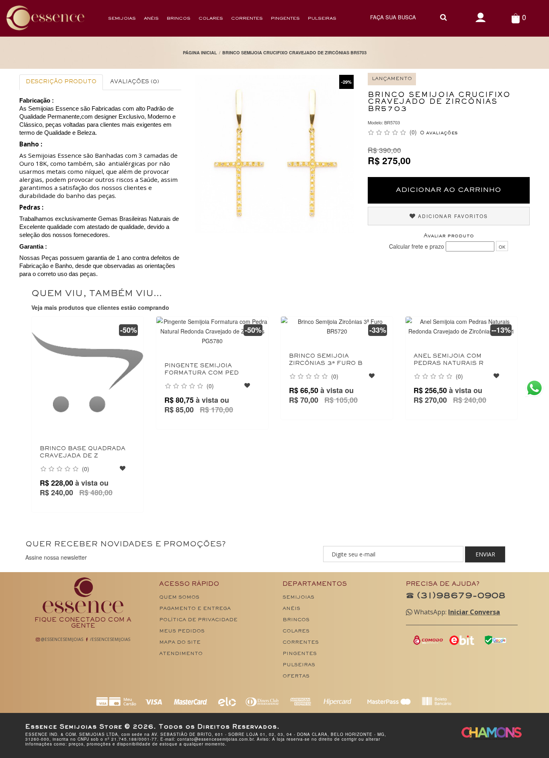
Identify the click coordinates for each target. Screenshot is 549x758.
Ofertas (296, 676)
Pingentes (285, 18)
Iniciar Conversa (474, 612)
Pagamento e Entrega (195, 609)
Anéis (151, 18)
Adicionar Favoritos (452, 215)
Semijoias (122, 18)
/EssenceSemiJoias (109, 639)
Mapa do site (180, 643)
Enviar (485, 554)
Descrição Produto (61, 82)
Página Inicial (200, 52)
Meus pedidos (182, 631)
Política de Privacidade (198, 620)
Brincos (179, 18)
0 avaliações (439, 133)
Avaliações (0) (134, 82)
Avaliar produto (449, 236)
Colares (211, 18)
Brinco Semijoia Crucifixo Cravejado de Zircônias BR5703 (294, 52)
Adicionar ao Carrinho (448, 190)
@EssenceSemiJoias (61, 639)
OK (502, 246)
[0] (515, 18)
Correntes (247, 18)
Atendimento (181, 654)
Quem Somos (179, 597)
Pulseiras (322, 18)
